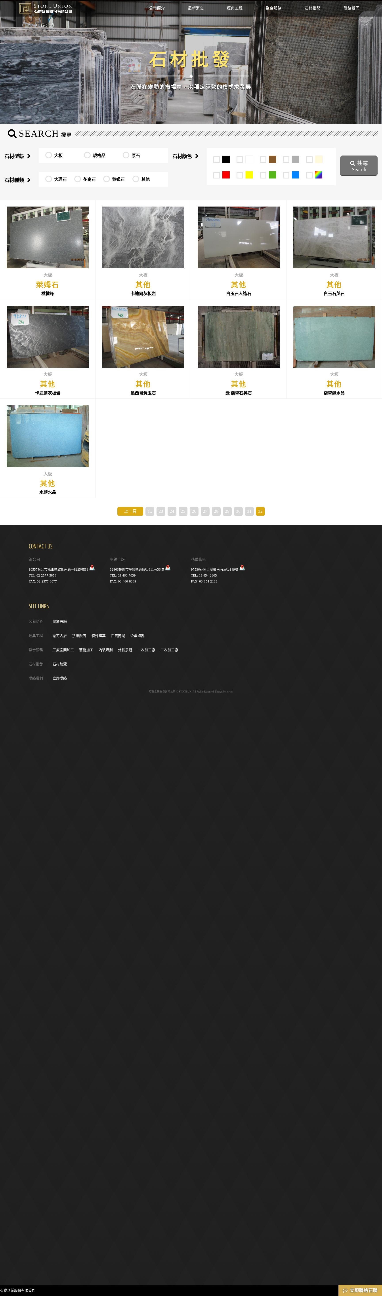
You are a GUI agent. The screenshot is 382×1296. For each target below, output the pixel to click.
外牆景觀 (125, 650)
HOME (27, 25)
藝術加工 (86, 650)
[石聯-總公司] (92, 569)
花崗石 (89, 179)
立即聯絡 (60, 678)
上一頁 (130, 511)
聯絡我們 (351, 8)
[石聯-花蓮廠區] (242, 569)
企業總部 (137, 636)
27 (205, 511)
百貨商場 (118, 636)
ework (230, 691)
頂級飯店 (79, 636)
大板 (58, 155)
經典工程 (235, 8)
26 (194, 511)
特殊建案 (99, 636)
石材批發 (313, 8)
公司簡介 (157, 8)
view (47, 249)
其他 (145, 179)
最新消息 (196, 8)
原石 (136, 155)
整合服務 (274, 8)
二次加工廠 (169, 650)
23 (161, 511)
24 (172, 511)
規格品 (99, 155)
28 (216, 511)
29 (227, 511)
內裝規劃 (106, 650)
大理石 (60, 179)
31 (249, 511)
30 (238, 511)
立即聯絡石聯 (364, 1290)
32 (260, 511)
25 (183, 511)
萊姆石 (118, 179)
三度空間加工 (63, 650)
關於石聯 (60, 622)
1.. (150, 511)
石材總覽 (60, 664)
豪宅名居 (60, 636)
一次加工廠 (146, 650)
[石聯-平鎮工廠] (168, 569)
